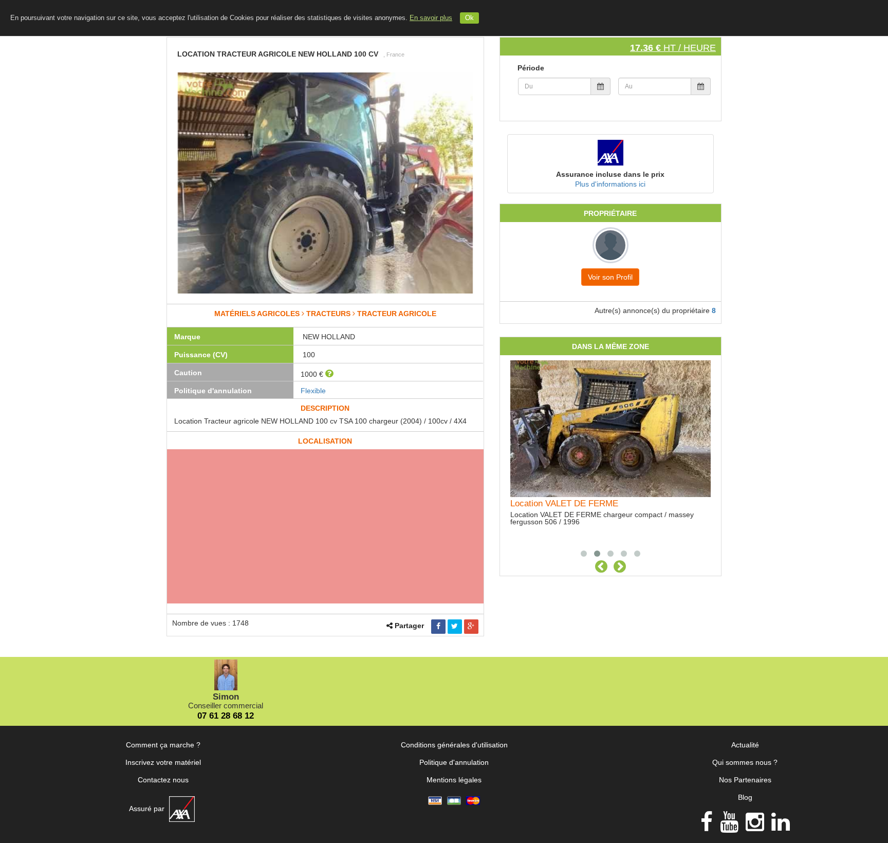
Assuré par (147, 808)
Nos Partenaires (745, 780)
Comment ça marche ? (163, 745)
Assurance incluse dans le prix (610, 174)
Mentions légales (454, 780)
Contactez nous (163, 780)
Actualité (745, 745)
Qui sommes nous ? (745, 762)
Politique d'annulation (454, 762)
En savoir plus (431, 18)
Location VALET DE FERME (564, 503)
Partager (409, 625)
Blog (745, 797)
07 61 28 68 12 (225, 716)
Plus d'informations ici (610, 184)
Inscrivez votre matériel (163, 762)
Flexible (313, 391)
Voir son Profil (610, 277)
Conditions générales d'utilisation (454, 745)
